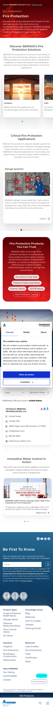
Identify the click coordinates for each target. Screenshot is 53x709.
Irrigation (8, 646)
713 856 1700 (14, 421)
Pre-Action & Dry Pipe (26, 277)
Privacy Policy (21, 689)
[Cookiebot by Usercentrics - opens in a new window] (39, 325)
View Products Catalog (26, 294)
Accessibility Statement (35, 689)
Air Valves (8, 635)
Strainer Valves (17, 288)
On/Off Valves (36, 288)
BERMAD (4, 11)
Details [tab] (26, 332)
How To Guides (33, 621)
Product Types (10, 610)
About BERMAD (10, 669)
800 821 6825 (14, 436)
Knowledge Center (34, 610)
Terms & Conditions (9, 689)
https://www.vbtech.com (20, 441)
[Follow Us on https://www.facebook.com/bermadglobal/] (49, 539)
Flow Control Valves (9, 630)
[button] (22, 121)
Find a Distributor (39, 682)
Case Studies (31, 646)
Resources (30, 643)
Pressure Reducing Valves (26, 283)
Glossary (29, 624)
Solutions (7, 643)
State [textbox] (7, 392)
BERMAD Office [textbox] (37, 392)
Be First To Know (19, 549)
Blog (27, 613)
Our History (9, 672)
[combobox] (14, 392)
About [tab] (43, 332)
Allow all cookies (26, 375)
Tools (27, 654)
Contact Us (41, 676)
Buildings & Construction (10, 655)
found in (22, 401)
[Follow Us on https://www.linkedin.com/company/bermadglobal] (38, 539)
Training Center (33, 628)
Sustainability (10, 676)
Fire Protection (11, 650)
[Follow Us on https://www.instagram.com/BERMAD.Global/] (45, 539)
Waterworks (9, 660)
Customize (25, 382)
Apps (27, 661)
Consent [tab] (9, 332)
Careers (7, 680)
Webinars (30, 617)
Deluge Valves (10, 619)
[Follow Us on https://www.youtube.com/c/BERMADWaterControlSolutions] (42, 539)
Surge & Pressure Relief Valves (12, 614)
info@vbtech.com (17, 431)
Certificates (31, 657)
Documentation (33, 650)
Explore (43, 219)
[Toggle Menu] (47, 703)
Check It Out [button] (37, 5)
